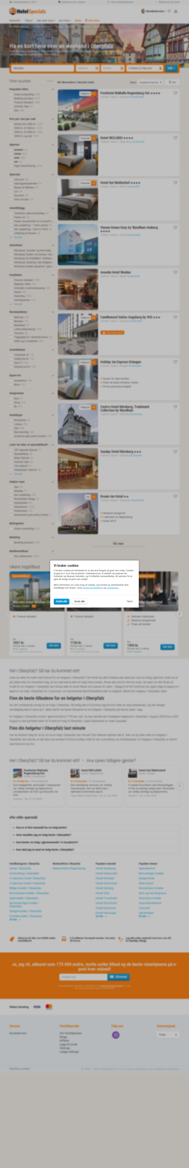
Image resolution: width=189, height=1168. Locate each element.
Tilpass (129, 601)
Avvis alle (79, 601)
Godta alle (61, 601)
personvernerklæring (93, 588)
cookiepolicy (113, 588)
